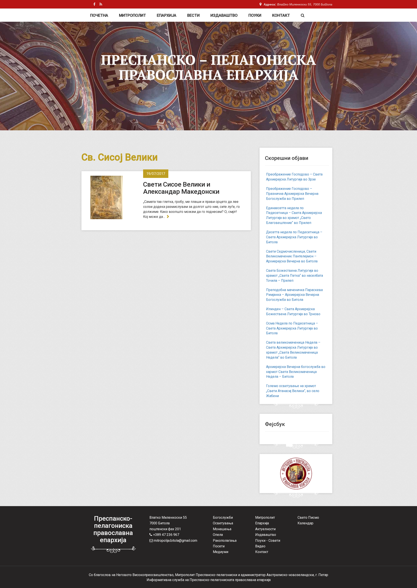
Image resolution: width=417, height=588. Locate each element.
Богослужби (223, 517)
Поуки (254, 15)
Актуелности (265, 529)
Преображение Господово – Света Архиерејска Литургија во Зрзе (294, 176)
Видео (260, 546)
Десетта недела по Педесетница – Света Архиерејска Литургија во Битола (294, 237)
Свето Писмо (308, 517)
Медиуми (220, 552)
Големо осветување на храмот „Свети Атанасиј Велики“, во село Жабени (292, 391)
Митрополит (132, 15)
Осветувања (223, 523)
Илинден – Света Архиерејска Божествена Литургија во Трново (293, 311)
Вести (193, 15)
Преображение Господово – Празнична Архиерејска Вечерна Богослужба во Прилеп (292, 194)
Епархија (166, 15)
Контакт (281, 15)
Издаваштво (224, 15)
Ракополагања (225, 540)
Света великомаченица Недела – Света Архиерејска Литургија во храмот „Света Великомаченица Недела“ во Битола (293, 349)
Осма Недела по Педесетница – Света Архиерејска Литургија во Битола (292, 328)
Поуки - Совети (267, 540)
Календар (305, 523)
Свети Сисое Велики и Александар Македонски (181, 188)
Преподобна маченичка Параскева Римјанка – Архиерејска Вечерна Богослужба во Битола (294, 295)
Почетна (99, 15)
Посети (219, 546)
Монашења (222, 529)
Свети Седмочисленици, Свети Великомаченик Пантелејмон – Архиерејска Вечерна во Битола (292, 256)
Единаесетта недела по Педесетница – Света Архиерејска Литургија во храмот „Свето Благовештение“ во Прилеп (294, 215)
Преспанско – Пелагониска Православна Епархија (208, 67)
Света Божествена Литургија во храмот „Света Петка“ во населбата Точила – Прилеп (294, 275)
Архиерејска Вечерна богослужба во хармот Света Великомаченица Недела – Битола (295, 372)
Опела (218, 535)
